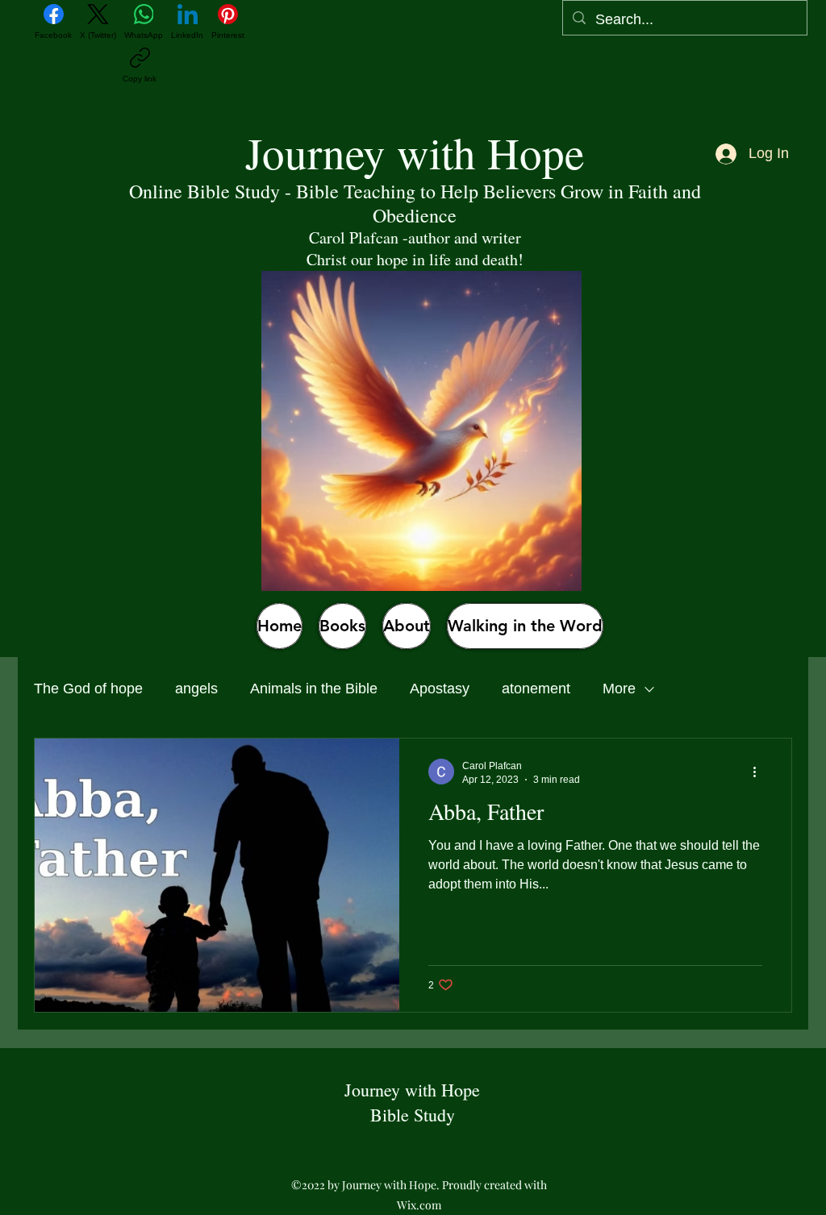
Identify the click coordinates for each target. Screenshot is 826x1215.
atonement (536, 688)
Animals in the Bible (314, 688)
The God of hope (88, 688)
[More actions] (760, 771)
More (619, 688)
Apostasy (439, 688)
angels (196, 688)
